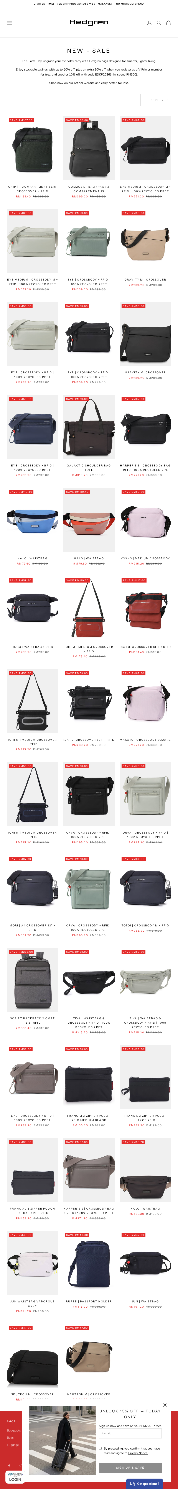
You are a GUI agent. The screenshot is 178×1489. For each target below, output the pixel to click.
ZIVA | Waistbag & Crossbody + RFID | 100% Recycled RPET (89, 1023)
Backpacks (14, 1430)
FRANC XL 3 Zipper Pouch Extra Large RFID (32, 1211)
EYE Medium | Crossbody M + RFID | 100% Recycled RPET (145, 189)
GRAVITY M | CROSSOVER (145, 279)
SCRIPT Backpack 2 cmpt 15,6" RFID (32, 1020)
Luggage (13, 1445)
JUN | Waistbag (145, 1301)
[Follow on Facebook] (9, 1465)
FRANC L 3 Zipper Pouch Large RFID (145, 1118)
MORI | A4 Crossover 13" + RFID (32, 927)
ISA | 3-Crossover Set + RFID (88, 739)
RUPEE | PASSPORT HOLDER (89, 1301)
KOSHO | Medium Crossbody (145, 558)
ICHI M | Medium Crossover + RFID (32, 742)
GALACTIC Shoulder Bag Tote (89, 467)
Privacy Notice (138, 1453)
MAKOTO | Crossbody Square (145, 739)
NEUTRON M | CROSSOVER (32, 1394)
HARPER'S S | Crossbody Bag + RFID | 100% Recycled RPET (145, 467)
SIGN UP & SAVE (130, 1468)
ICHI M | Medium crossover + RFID (88, 649)
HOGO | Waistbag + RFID (33, 646)
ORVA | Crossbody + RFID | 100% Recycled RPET (89, 835)
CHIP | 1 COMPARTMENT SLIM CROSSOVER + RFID (32, 189)
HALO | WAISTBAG (32, 558)
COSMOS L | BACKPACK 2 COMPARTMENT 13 (88, 189)
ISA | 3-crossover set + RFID (145, 646)
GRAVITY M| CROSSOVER (145, 372)
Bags (10, 1438)
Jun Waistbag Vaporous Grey (32, 1303)
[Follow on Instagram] (20, 1465)
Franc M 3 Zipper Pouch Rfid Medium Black (89, 1118)
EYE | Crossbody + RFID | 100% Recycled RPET (89, 282)
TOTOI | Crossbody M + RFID (145, 925)
